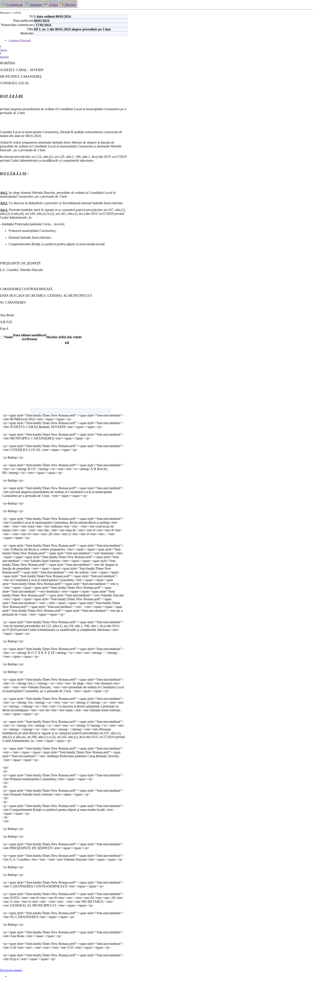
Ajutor (53, 4)
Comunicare (14, 4)
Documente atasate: (11, 970)
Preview (70, 4)
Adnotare (35, 4)
